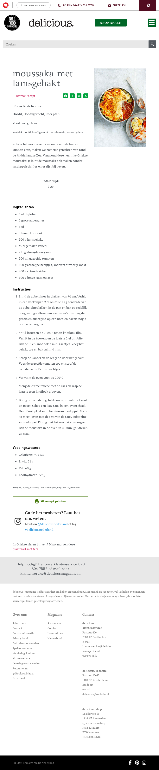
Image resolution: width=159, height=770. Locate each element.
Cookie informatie (23, 633)
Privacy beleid (21, 638)
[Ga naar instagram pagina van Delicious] (142, 762)
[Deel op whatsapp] (85, 95)
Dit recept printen (52, 501)
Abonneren (54, 623)
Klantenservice (21, 658)
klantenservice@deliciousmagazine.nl (50, 573)
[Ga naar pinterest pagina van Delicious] (135, 762)
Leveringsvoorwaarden (26, 663)
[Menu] (152, 23)
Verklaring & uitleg (24, 653)
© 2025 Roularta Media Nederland (34, 763)
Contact (17, 628)
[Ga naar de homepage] (12, 23)
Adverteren (19, 623)
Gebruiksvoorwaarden (26, 643)
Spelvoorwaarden (23, 648)
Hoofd (17, 114)
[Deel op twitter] (79, 95)
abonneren (111, 23)
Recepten (53, 114)
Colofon (52, 628)
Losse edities (55, 633)
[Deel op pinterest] (65, 95)
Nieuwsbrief (55, 638)
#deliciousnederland (39, 529)
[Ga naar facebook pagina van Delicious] (128, 762)
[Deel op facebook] (72, 95)
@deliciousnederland (53, 524)
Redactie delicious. (28, 106)
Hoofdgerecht (33, 114)
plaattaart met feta (25, 549)
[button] (147, 5)
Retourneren (20, 668)
